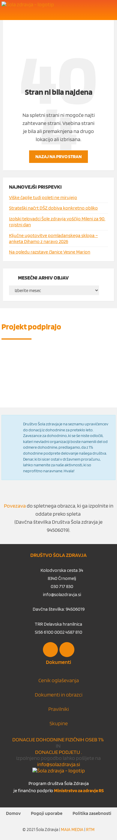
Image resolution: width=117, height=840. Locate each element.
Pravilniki (58, 709)
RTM (90, 829)
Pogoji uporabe (46, 813)
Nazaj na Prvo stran (58, 156)
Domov (13, 813)
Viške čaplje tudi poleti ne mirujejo (43, 197)
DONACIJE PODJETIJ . (58, 752)
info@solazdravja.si (58, 764)
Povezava (15, 506)
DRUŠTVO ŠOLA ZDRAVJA (58, 555)
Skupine (59, 723)
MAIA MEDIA (72, 829)
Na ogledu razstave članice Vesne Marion (49, 252)
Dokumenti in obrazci (58, 694)
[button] (108, 10)
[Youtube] (66, 649)
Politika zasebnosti (92, 813)
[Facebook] (50, 649)
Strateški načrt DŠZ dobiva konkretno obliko (53, 208)
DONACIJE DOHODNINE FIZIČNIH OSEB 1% (58, 739)
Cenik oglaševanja (58, 680)
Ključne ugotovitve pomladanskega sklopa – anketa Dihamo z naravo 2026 (53, 238)
